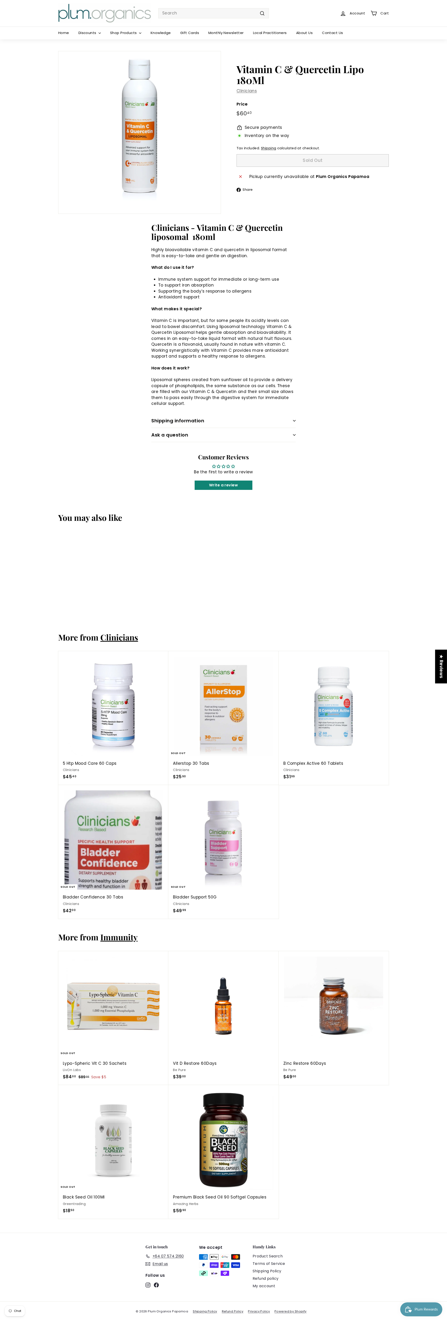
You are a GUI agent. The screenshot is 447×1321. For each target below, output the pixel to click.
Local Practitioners (270, 32)
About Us (304, 32)
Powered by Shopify (290, 1311)
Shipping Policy (267, 1271)
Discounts (87, 32)
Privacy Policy (259, 1311)
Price (242, 104)
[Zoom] (139, 132)
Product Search (268, 1256)
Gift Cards (189, 32)
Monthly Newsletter (226, 32)
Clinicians (247, 91)
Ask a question (169, 435)
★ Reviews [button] (441, 666)
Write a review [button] (223, 485)
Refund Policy (233, 1311)
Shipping (268, 148)
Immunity (119, 937)
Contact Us (332, 32)
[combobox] (213, 13)
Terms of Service (269, 1263)
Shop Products (124, 32)
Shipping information (177, 420)
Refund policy (266, 1278)
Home (63, 32)
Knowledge (161, 32)
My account (264, 1286)
